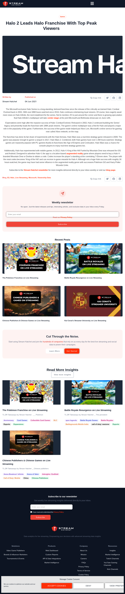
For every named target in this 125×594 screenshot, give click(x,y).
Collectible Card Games (40, 420)
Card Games (22, 420)
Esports (7, 424)
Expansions (18, 424)
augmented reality (74, 153)
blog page (110, 170)
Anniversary (9, 420)
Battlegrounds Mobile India (77, 424)
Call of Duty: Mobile (12, 478)
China (26, 478)
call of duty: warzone (100, 424)
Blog (4, 178)
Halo (12, 178)
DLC (55, 420)
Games (62, 17)
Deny (88, 586)
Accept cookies (57, 586)
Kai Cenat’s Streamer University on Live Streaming (85, 321)
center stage (53, 118)
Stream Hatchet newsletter (36, 170)
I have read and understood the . (48, 512)
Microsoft (32, 178)
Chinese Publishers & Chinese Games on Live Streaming (26, 321)
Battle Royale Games (89, 420)
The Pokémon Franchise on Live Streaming (20, 278)
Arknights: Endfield (50, 474)
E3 (8, 178)
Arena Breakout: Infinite (14, 474)
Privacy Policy (66, 217)
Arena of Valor (33, 474)
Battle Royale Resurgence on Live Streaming (83, 278)
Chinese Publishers (40, 478)
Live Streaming (21, 178)
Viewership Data (44, 178)
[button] (107, 97)
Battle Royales (107, 420)
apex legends (71, 420)
